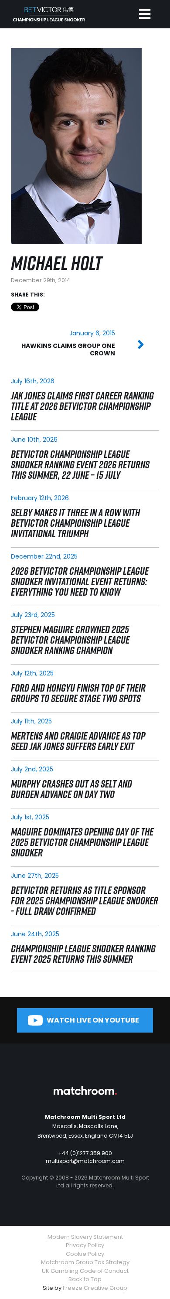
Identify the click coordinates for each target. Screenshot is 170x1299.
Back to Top (85, 1279)
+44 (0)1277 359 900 (85, 1153)
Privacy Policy (85, 1245)
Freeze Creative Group (95, 1288)
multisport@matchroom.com (85, 1161)
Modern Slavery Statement (85, 1237)
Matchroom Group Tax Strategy (85, 1262)
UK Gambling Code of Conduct (85, 1271)
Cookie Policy (85, 1254)
